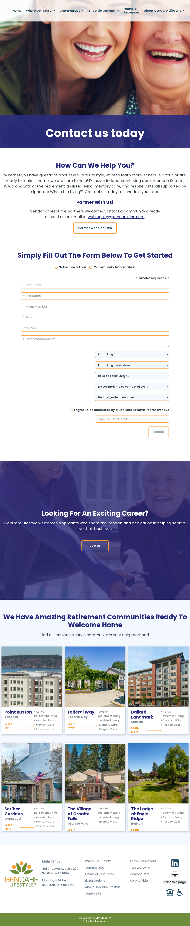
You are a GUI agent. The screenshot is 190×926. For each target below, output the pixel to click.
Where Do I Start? (98, 861)
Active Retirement (143, 861)
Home (17, 11)
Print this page (175, 882)
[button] (40, 10)
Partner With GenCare (95, 228)
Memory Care (140, 874)
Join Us (95, 546)
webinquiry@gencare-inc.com (116, 216)
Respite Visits (139, 881)
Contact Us (93, 893)
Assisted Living (140, 868)
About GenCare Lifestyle (103, 887)
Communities (94, 868)
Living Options (95, 881)
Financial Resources (132, 11)
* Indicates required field (152, 278)
